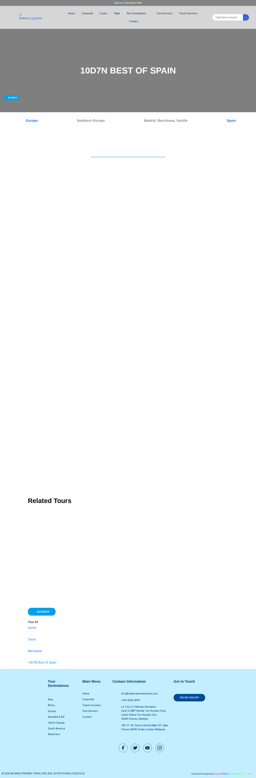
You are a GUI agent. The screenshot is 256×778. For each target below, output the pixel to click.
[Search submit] (246, 17)
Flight (117, 13)
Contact (133, 21)
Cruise (103, 13)
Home (71, 13)
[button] (11, 97)
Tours (32, 639)
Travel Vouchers (188, 13)
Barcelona (35, 651)
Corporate (87, 13)
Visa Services (164, 13)
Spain (231, 120)
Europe (32, 120)
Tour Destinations (136, 13)
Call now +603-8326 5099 (128, 3)
